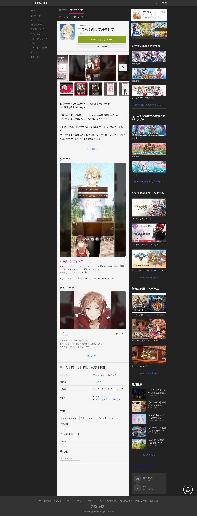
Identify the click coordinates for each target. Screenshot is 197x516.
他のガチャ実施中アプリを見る (148, 181)
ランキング (36, 16)
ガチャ (34, 52)
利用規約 (58, 501)
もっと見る (148, 455)
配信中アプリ (37, 25)
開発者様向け (126, 501)
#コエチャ (101, 396)
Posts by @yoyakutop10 (143, 466)
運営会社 (154, 501)
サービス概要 (45, 501)
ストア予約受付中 (39, 38)
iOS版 (64, 9)
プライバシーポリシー (75, 501)
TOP (33, 11)
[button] (123, 67)
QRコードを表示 (102, 46)
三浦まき (82, 33)
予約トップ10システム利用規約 (102, 501)
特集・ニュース (38, 43)
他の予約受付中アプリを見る (148, 105)
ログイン (164, 3)
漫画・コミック (38, 34)
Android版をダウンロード (102, 39)
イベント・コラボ (39, 48)
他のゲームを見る (148, 277)
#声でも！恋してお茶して (108, 399)
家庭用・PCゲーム (39, 29)
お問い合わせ (141, 501)
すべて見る (92, 356)
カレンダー (36, 20)
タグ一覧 (35, 57)
